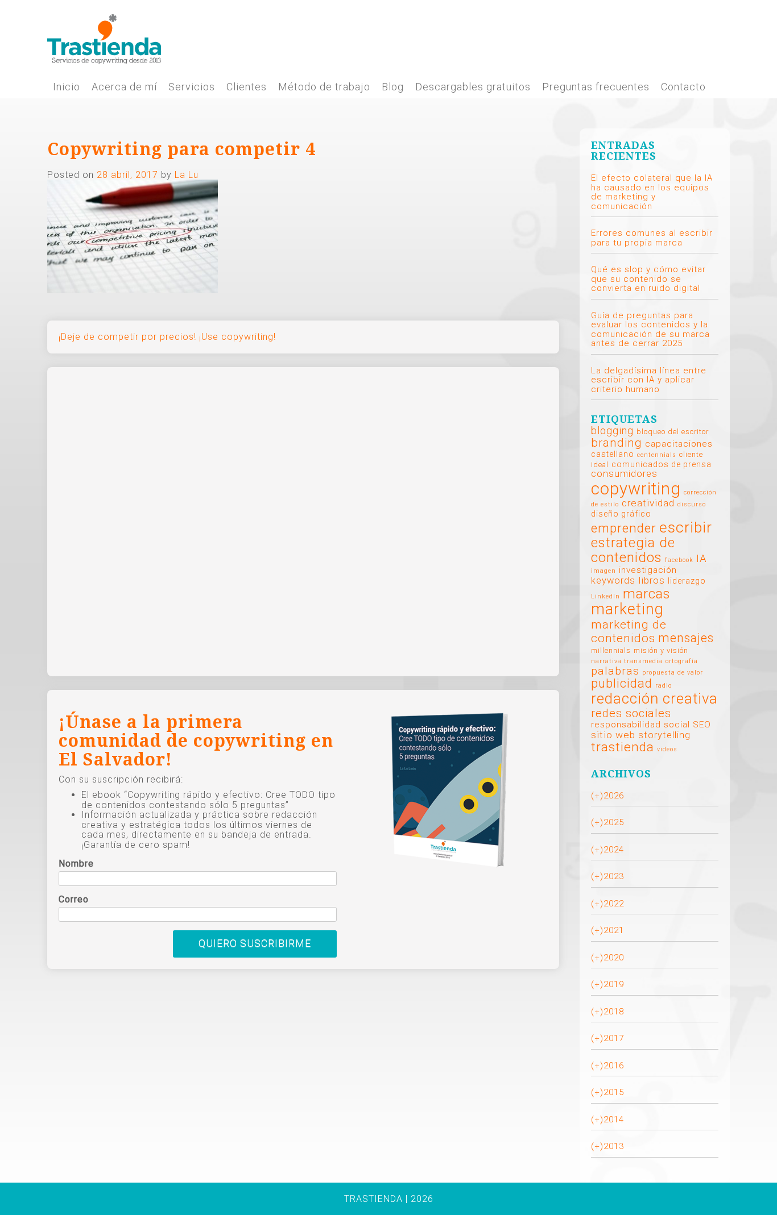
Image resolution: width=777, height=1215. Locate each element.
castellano (612, 454)
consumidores (624, 473)
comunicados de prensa (661, 464)
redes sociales (631, 713)
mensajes (686, 638)
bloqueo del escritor (673, 431)
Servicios (191, 87)
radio (663, 685)
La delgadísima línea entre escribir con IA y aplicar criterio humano (648, 379)
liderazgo (687, 580)
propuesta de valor (672, 672)
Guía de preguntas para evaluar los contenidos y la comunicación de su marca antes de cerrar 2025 (650, 329)
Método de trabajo (324, 87)
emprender (623, 528)
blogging (612, 430)
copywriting (636, 488)
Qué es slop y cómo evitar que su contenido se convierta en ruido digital (648, 278)
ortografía (682, 661)
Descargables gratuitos (473, 87)
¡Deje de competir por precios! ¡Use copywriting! (167, 336)
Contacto (683, 87)
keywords (613, 580)
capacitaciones (679, 444)
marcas (647, 593)
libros (651, 580)
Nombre (76, 864)
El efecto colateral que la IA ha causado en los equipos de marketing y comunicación (652, 192)
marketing (627, 609)
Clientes (246, 87)
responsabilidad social (640, 724)
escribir (685, 527)
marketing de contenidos (629, 631)
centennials (656, 455)
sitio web (613, 734)
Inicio (66, 87)
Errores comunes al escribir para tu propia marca (652, 238)
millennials (611, 650)
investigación (648, 570)
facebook (679, 560)
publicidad (621, 683)
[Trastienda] (104, 38)
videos (667, 749)
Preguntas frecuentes (596, 87)
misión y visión (661, 650)
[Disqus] (303, 520)
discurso (691, 504)
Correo (74, 899)
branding (616, 443)
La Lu (187, 174)
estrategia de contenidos (633, 550)
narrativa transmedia (627, 661)
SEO (702, 724)
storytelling (664, 735)
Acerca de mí (124, 87)
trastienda (622, 747)
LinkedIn (605, 596)
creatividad (648, 503)
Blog (393, 87)
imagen (603, 571)
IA (701, 558)
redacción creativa (654, 698)
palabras (615, 670)
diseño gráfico (621, 513)
